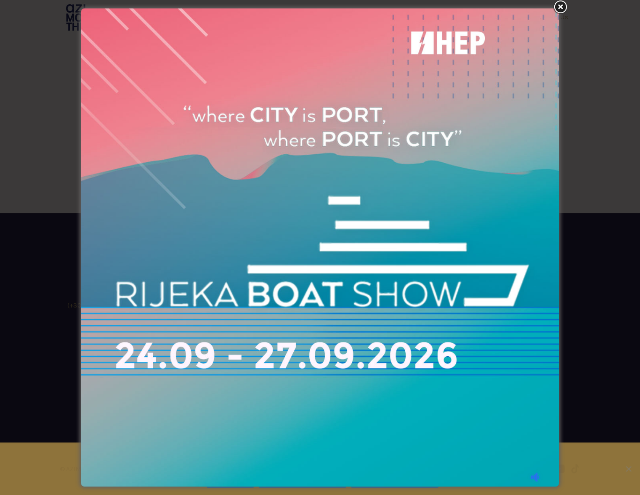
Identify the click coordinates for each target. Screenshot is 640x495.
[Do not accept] (628, 468)
